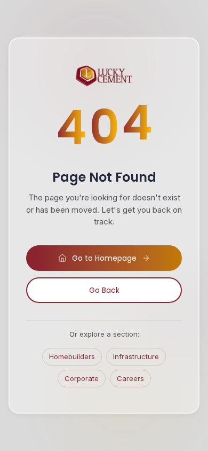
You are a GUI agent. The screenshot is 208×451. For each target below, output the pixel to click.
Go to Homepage (104, 258)
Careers (130, 378)
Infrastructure (136, 356)
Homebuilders (72, 356)
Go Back (104, 290)
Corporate (82, 378)
